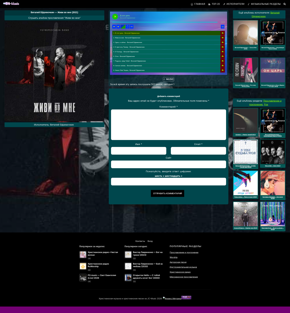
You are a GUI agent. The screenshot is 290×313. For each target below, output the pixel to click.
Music (170, 79)
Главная (199, 4)
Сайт (169, 157)
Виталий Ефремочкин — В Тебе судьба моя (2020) (246, 166)
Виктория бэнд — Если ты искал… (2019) (273, 228)
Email (198, 144)
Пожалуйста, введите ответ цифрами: (168, 171)
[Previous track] (114, 27)
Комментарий (169, 106)
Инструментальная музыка (183, 267)
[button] (222, 33)
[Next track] (118, 27)
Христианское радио (180, 272)
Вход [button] (150, 241)
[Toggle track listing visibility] (222, 27)
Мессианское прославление (184, 277)
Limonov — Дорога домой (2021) (246, 134)
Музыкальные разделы (265, 4)
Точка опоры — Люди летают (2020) (245, 197)
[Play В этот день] (115, 16)
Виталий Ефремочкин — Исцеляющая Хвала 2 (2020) (273, 135)
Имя (138, 144)
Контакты (140, 241)
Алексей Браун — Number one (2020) (245, 228)
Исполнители (235, 4)
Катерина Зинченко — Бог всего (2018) (273, 197)
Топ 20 (215, 4)
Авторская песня (178, 262)
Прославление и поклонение (184, 252)
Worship (174, 257)
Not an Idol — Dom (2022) (272, 166)
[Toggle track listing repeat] (131, 27)
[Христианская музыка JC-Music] (11, 3)
